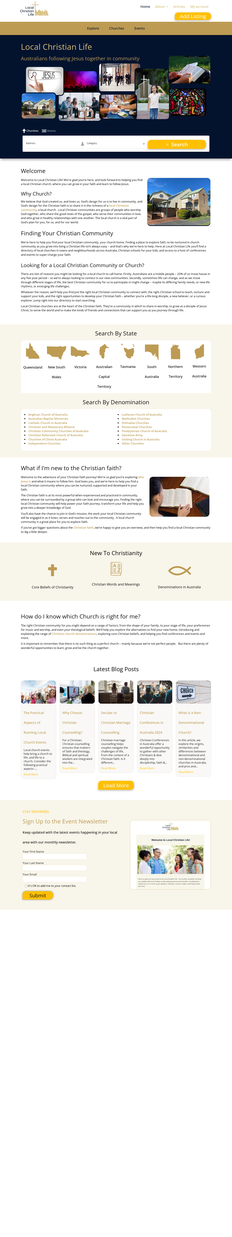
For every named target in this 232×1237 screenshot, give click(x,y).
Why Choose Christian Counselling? (72, 722)
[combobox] (116, 144)
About (160, 6)
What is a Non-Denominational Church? (191, 722)
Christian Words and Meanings (116, 584)
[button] (162, 7)
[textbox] (116, 144)
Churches (116, 28)
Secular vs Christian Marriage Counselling (115, 722)
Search (179, 144)
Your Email (30, 874)
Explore (93, 28)
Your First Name (33, 851)
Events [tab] (51, 130)
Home (145, 6)
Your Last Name (33, 863)
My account (199, 6)
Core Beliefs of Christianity (52, 587)
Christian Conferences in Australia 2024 (151, 722)
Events (139, 28)
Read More (31, 774)
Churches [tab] (32, 130)
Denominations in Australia (179, 587)
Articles (179, 6)
